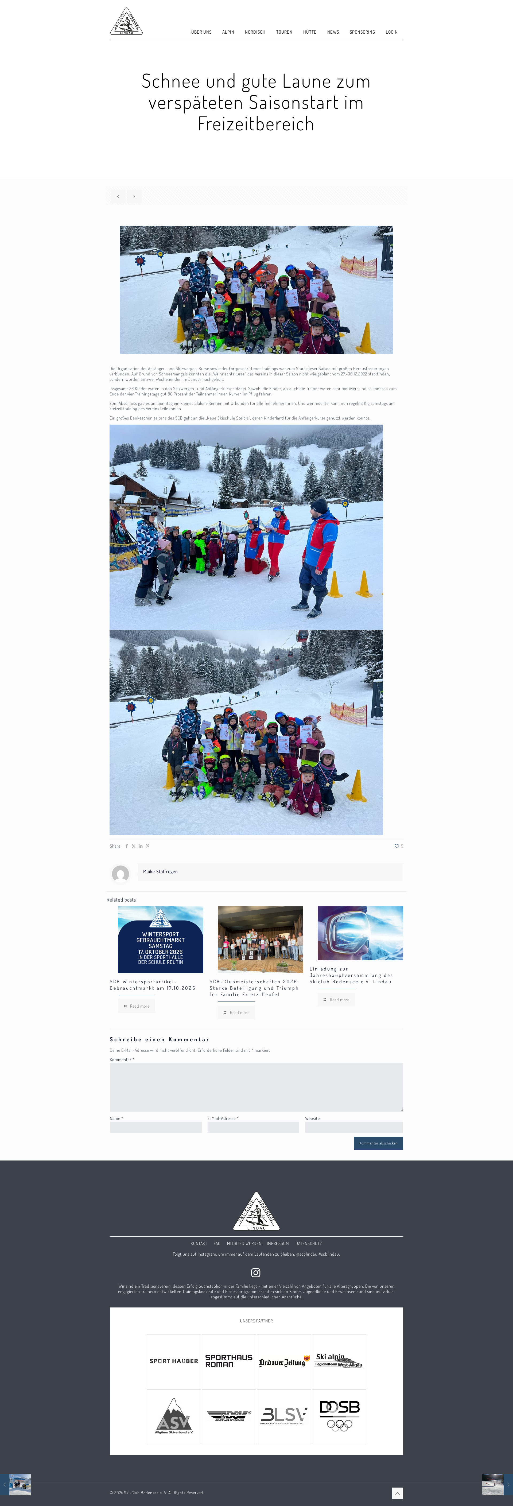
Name (116, 1118)
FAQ (217, 1243)
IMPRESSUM (278, 1243)
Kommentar (122, 1059)
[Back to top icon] (397, 1493)
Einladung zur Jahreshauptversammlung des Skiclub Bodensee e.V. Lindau (352, 975)
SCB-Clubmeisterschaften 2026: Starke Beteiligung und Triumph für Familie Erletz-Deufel (255, 988)
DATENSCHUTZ (309, 1243)
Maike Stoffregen (160, 871)
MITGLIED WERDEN (244, 1243)
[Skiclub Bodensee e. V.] (126, 20)
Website (312, 1118)
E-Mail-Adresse (223, 1118)
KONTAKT (199, 1243)
